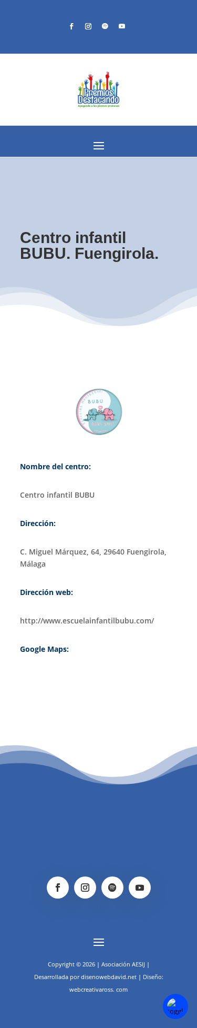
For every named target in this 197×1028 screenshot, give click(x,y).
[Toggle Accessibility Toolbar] (175, 1006)
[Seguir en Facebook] (71, 26)
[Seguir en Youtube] (122, 26)
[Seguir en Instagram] (88, 26)
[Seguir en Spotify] (105, 26)
